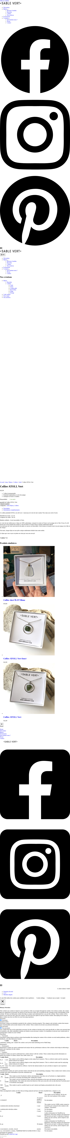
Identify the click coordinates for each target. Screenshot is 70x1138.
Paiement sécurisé (8, 991)
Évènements (6, 16)
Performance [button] (3, 1044)
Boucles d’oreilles (11, 10)
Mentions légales (7, 994)
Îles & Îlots (13, 290)
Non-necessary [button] (4, 1026)
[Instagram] (35, 174)
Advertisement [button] (4, 1067)
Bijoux (5, 9)
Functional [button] (3, 1034)
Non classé (6, 296)
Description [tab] (6, 508)
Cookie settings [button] (40, 998)
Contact (9, 23)
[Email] (1, 986)
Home (1, 729)
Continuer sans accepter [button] (53, 998)
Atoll (11, 285)
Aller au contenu (4, 0)
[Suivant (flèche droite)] (2, 1137)
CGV (4, 993)
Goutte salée (13, 288)
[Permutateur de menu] (7, 9)
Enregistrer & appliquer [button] (6, 1132)
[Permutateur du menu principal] (2, 254)
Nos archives (10, 15)
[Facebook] (35, 94)
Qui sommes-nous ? (12, 19)
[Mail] (1, 248)
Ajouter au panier (5, 504)
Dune (11, 286)
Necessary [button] (3, 1018)
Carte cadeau (6, 294)
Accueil (2, 482)
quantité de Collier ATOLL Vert (8, 502)
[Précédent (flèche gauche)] (0, 1137)
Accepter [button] (62, 998)
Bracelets (9, 12)
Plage (11, 291)
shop (6, 482)
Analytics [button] (2, 1050)
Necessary (5, 1020)
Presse (8, 21)
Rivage (12, 293)
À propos (5, 18)
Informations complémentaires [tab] (11, 510)
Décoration (6, 7)
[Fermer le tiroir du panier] (1, 724)
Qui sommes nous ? (5, 735)
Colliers (9, 13)
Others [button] (2, 1087)
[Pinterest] (35, 246)
